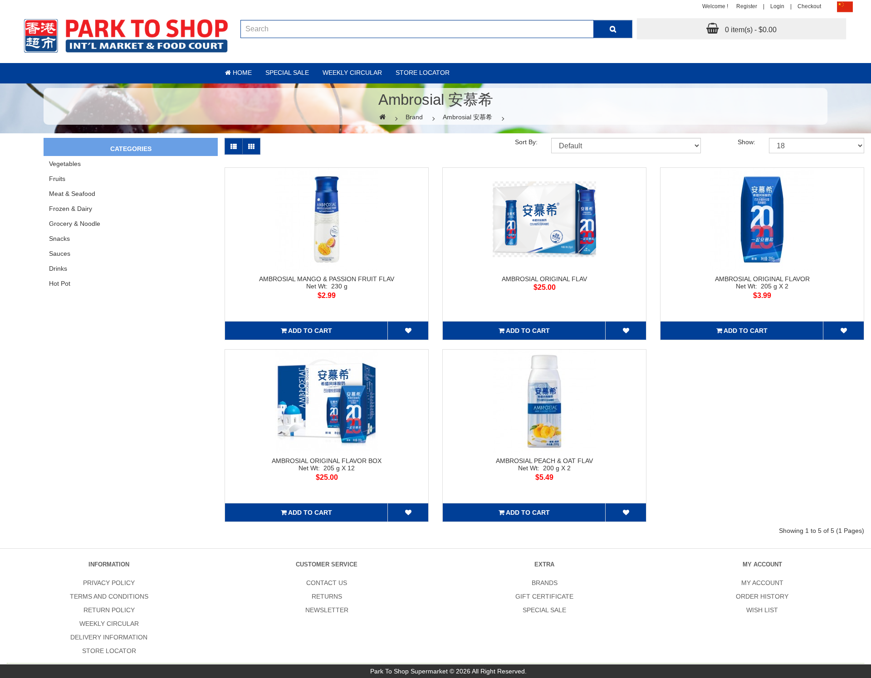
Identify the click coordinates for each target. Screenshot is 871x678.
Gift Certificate (544, 596)
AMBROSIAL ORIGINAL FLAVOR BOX (327, 460)
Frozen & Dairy (70, 208)
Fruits (57, 178)
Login (777, 6)
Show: (746, 142)
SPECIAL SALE (544, 610)
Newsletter (326, 610)
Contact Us (326, 582)
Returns (327, 596)
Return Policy (109, 610)
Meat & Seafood (72, 193)
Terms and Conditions (109, 596)
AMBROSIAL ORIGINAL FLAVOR (762, 279)
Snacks (59, 238)
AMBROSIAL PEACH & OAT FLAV (544, 460)
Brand (414, 117)
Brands (545, 582)
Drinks (58, 268)
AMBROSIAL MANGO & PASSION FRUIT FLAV (326, 279)
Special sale (287, 72)
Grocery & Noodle (74, 223)
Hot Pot (59, 283)
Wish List (762, 610)
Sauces (59, 253)
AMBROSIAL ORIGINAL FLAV (544, 279)
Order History (762, 596)
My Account (762, 582)
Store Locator (423, 72)
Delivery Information (108, 637)
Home (241, 72)
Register (746, 6)
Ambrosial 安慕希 (467, 117)
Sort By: (526, 142)
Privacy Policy (109, 582)
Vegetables (65, 163)
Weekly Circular (352, 72)
